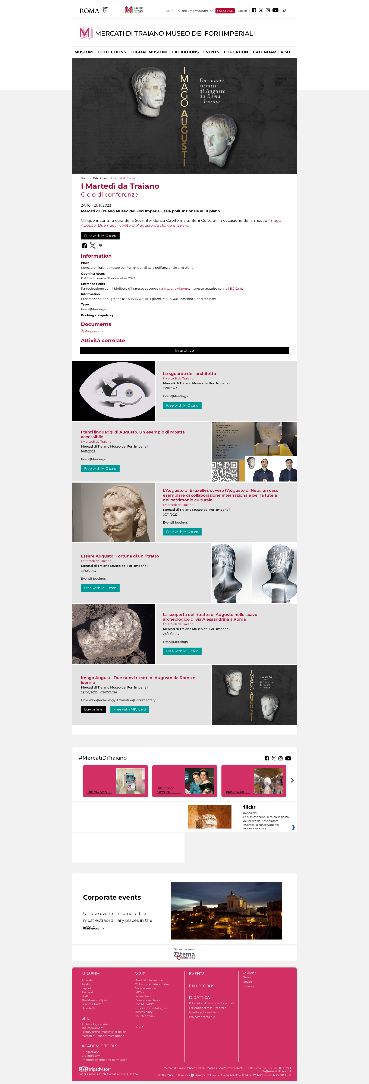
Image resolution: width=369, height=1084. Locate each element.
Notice (247, 981)
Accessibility (143, 1012)
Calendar (264, 52)
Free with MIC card (100, 236)
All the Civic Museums (193, 10)
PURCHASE (225, 10)
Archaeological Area (96, 1024)
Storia (86, 984)
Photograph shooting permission (104, 1059)
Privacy (199, 1075)
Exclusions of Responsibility (223, 1075)
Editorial (88, 980)
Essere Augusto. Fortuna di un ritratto (120, 556)
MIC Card (235, 288)
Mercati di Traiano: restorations (103, 1035)
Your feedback (145, 1016)
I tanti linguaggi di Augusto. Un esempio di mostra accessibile (133, 434)
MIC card (141, 992)
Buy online (93, 709)
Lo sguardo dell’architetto (189, 373)
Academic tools (99, 1046)
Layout (86, 988)
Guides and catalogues (151, 1008)
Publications (90, 1051)
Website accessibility (266, 1075)
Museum (84, 52)
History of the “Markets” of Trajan (104, 1031)
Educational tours (147, 1000)
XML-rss (286, 1075)
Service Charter (92, 1004)
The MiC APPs (97, 791)
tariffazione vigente (174, 288)
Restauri (87, 992)
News (246, 977)
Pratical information (149, 980)
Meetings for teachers (204, 1012)
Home (85, 178)
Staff (85, 996)
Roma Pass (143, 996)
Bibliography (91, 1055)
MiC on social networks (166, 789)
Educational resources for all (208, 1008)
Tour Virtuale (235, 791)
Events (211, 52)
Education (236, 52)
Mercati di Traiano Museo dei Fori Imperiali (175, 33)
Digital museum (149, 52)
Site (86, 1018)
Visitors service (145, 988)
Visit (286, 52)
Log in (242, 10)
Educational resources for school (211, 1003)
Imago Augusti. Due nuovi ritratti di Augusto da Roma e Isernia (138, 680)
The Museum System (96, 1000)
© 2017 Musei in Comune (173, 1075)
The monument (93, 1028)
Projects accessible (202, 1016)
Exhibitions (185, 52)
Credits (246, 1075)
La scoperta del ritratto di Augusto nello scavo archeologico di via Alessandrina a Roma (210, 617)
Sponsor (248, 986)
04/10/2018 (266, 821)
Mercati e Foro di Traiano (122, 1073)
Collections (112, 52)
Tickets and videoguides (152, 984)
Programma (94, 331)
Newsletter (89, 1008)
